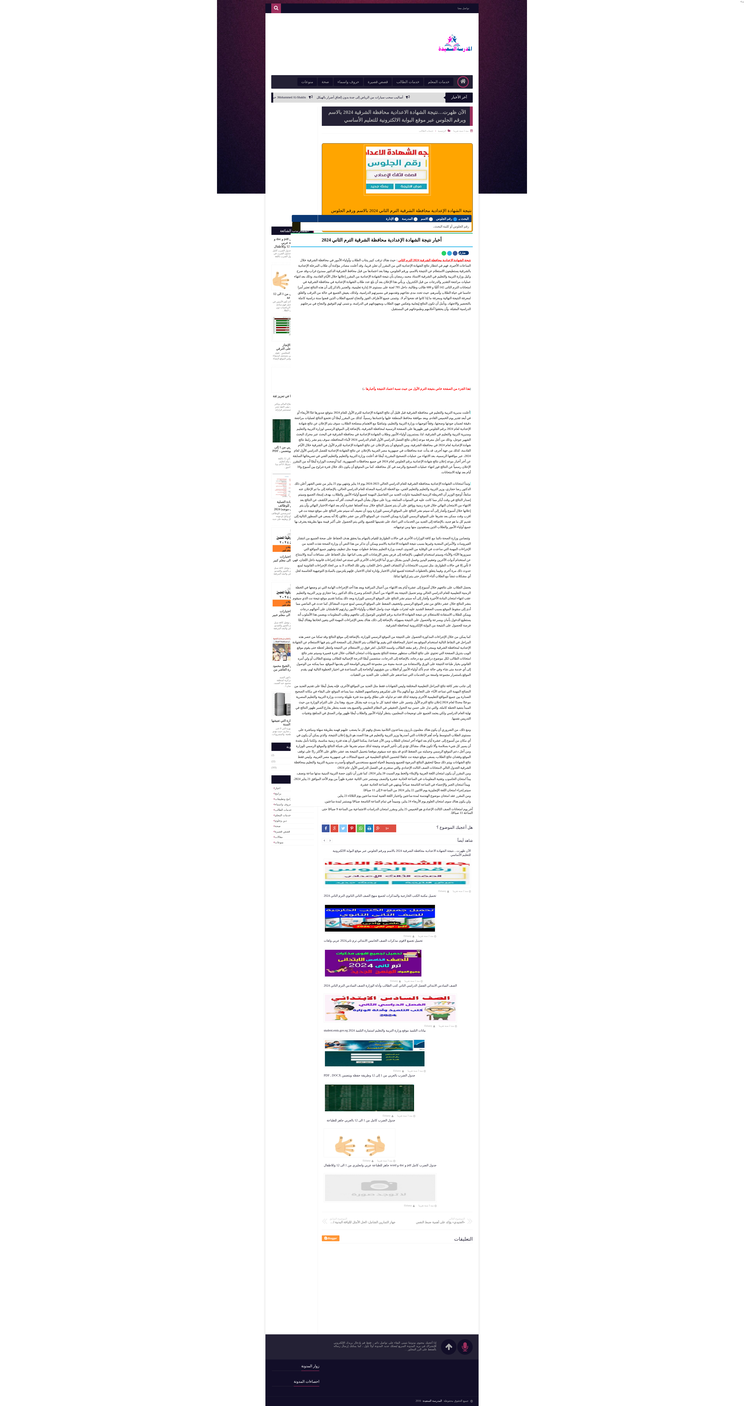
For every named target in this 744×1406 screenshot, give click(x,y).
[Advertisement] (341, 44)
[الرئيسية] (463, 82)
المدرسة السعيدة (432, 1400)
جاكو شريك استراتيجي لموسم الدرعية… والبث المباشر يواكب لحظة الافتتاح (326, 97)
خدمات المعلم (439, 82)
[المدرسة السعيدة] (454, 52)
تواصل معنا (463, 8)
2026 (302, 755)
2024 (302, 767)
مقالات (279, 837)
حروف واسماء (348, 82)
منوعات (307, 82)
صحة (325, 82)
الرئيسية (442, 131)
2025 (302, 761)
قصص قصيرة (378, 82)
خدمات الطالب (407, 82)
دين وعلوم (281, 820)
